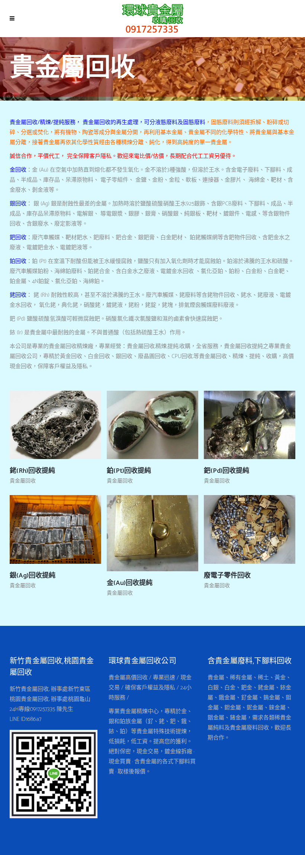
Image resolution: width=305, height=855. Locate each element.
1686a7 (33, 719)
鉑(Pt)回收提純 (129, 471)
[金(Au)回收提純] (133, 533)
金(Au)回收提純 (129, 583)
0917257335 (42, 709)
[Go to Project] (70, 425)
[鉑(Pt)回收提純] (133, 425)
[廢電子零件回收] (230, 529)
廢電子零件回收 (227, 575)
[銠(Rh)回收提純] (36, 425)
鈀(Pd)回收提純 (226, 471)
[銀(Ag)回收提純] (36, 529)
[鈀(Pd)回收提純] (230, 425)
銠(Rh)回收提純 (32, 471)
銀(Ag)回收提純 (32, 575)
